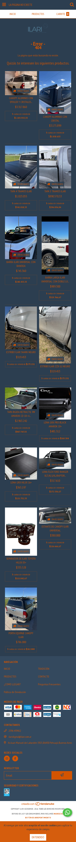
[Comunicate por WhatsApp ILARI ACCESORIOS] (67, 812)
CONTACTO (43, 676)
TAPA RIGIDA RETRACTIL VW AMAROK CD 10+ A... (21, 414)
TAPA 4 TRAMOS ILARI (21, 191)
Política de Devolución (15, 692)
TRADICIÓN (43, 668)
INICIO (7, 668)
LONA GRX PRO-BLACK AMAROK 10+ (55, 424)
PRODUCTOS (10, 676)
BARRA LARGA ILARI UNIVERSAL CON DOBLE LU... (55, 279)
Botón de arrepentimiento (38, 817)
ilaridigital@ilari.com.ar (20, 736)
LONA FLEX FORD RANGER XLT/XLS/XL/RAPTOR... (55, 473)
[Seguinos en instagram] (7, 758)
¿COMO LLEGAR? (12, 684)
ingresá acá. (59, 813)
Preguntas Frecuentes (49, 684)
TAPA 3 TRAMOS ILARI (55, 191)
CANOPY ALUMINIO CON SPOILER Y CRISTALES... (21, 100)
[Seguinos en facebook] (15, 758)
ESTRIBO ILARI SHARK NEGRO (21, 352)
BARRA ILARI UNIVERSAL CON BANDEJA (20, 264)
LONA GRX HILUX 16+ (21, 482)
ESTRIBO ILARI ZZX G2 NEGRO (55, 366)
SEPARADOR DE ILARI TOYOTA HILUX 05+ (21, 560)
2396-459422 (15, 730)
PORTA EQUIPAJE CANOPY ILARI (21, 635)
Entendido (38, 837)
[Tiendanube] (38, 805)
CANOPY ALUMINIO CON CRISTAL (55, 118)
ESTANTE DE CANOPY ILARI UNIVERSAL (55, 528)
